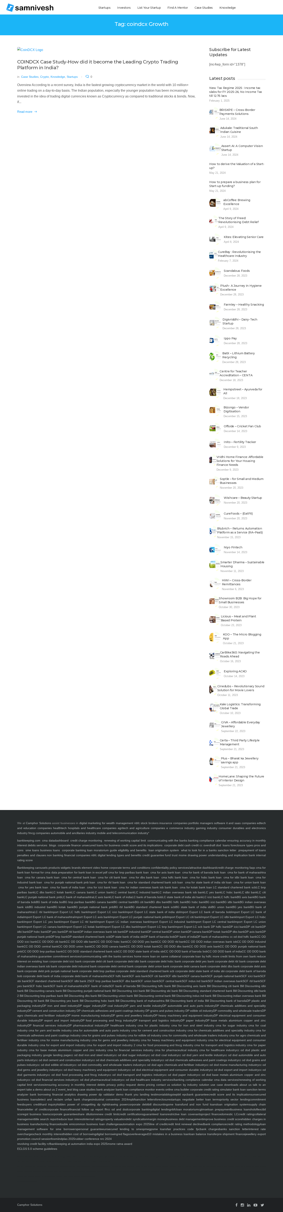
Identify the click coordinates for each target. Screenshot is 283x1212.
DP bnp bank (59, 936)
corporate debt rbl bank (230, 961)
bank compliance (215, 1124)
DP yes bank (55, 931)
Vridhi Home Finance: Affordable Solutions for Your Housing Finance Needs (239, 461)
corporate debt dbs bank (223, 966)
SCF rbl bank (251, 981)
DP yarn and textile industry (143, 1005)
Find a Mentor (177, 8)
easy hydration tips (122, 1157)
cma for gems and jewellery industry (115, 1040)
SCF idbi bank (174, 976)
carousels (41, 867)
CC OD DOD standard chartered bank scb (90, 951)
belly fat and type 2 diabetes (218, 1171)
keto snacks (82, 1162)
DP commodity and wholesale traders (237, 1010)
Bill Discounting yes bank (61, 1000)
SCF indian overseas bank (225, 981)
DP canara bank (198, 931)
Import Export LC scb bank (192, 926)
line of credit (158, 1124)
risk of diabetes (57, 1162)
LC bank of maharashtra (77, 897)
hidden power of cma (72, 1104)
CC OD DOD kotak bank (142, 946)
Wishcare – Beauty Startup (243, 498)
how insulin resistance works (178, 1171)
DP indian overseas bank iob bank (101, 931)
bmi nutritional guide (70, 1162)
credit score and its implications (142, 845)
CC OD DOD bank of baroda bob (185, 951)
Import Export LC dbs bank (120, 926)
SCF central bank (170, 981)
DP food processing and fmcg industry (107, 1020)
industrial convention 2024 (110, 1099)
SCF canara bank (195, 976)
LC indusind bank (146, 892)
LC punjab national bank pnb (43, 897)
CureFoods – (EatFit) (238, 513)
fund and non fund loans (199, 1104)
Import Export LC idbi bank (218, 917)
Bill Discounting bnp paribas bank (41, 995)
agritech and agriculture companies (141, 828)
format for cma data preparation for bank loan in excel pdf (68, 872)
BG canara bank (102, 902)
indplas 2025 (66, 1138)
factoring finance (48, 1124)
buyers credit (32, 1104)
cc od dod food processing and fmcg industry (77, 1074)
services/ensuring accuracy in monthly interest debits (68, 1084)
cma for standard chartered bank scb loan (155, 882)
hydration (44, 1157)
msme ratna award (120, 1143)
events (159, 1089)
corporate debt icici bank (65, 961)
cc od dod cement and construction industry (63, 1060)
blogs (52, 845)
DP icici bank (237, 926)
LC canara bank (82, 892)
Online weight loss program (101, 1166)
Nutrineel (20, 1157)
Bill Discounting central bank (152, 995)
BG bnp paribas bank (77, 902)
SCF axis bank (138, 976)
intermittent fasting (64, 1171)
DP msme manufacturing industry (89, 1015)
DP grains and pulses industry (165, 1010)
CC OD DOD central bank (41, 946)
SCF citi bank (156, 976)
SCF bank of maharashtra (67, 986)
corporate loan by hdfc (196, 956)
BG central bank (124, 902)
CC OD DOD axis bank (204, 946)
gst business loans (37, 1114)
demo (119, 1094)
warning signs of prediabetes (27, 1181)
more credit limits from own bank (234, 956)
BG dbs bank (159, 902)
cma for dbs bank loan (144, 877)
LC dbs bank (43, 892)
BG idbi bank (231, 902)
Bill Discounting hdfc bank (153, 986)
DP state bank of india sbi (127, 936)
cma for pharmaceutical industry (176, 1050)
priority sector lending (235, 1099)
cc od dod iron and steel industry (92, 1055)
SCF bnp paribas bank (104, 981)
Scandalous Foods (237, 271)
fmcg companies (39, 833)
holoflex (256, 1109)
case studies (87, 1089)
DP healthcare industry (120, 1025)
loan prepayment (219, 1109)
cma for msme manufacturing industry (65, 1040)
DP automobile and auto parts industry (188, 1005)
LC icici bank (211, 897)
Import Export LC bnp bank (156, 926)
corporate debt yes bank (197, 961)
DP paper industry (193, 1020)
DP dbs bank (236, 931)
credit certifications (131, 1114)
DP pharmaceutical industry (86, 1025)
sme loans (32, 850)
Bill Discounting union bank (115, 995)
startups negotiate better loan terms (195, 1099)
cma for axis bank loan (165, 872)
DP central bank (157, 931)
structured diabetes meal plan (52, 1176)
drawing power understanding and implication (218, 855)
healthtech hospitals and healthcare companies (84, 828)
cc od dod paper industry (181, 1074)
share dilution (86, 1114)
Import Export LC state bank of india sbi (152, 912)
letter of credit (36, 1109)
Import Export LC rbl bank (78, 921)
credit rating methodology (243, 1124)
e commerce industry (180, 828)
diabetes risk (147, 1157)
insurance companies (173, 823)
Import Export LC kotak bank (83, 926)
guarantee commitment (53, 956)
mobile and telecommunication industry (122, 833)
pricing (150, 1084)
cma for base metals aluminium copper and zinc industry (67, 1050)
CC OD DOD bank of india (225, 951)
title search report (46, 1119)
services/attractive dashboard (196, 867)
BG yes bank (241, 907)
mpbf (131, 1099)
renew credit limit (107, 1114)
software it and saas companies (235, 823)
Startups (104, 8)
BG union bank (222, 907)
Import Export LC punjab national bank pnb (138, 917)
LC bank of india (121, 897)
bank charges (209, 1129)
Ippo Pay (230, 338)
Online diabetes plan (83, 1166)
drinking (68, 1157)
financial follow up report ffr (88, 1109)
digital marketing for (92, 823)
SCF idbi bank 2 (78, 981)
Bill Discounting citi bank (222, 986)
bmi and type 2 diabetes (170, 1157)
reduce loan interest (71, 1119)
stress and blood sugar (252, 1171)
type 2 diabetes (110, 1157)
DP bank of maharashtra (212, 936)
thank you (130, 1094)
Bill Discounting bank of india (184, 1000)
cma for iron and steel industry (192, 1025)
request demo (135, 1084)
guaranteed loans (155, 1114)
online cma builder (176, 1089)
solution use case (210, 1084)
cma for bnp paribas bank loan (128, 872)
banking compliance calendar (207, 840)
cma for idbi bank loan (239, 877)
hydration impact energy (56, 1157)
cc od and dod (117, 1109)
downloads (230, 1084)
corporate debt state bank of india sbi (199, 971)
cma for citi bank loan (112, 877)
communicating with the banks (167, 840)
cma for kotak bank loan (196, 887)
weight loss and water (67, 1166)
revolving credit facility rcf (33, 1143)
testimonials (157, 1094)
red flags (123, 1134)
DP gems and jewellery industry (132, 1015)
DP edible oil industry (199, 1010)
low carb (20, 1166)
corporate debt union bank (151, 966)
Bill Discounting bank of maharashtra (139, 1000)
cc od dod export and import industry (234, 1069)
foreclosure (162, 1099)
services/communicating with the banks (95, 956)
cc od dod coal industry (162, 1055)
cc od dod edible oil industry (55, 1064)
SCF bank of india (96, 986)
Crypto (44, 76)
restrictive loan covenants (184, 1114)
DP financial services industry (48, 1025)
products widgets (59, 867)
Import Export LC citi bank (184, 917)
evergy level (157, 1157)
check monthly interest (48, 1134)
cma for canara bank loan (42, 877)
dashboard (61, 840)
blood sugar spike (136, 1157)
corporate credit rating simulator (210, 1089)
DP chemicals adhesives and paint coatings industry (110, 1010)
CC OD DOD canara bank (108, 946)
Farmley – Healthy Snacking (244, 304)
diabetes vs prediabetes (159, 1171)
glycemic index (222, 1166)
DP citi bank (254, 926)
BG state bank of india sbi (193, 907)
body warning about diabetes (35, 1162)
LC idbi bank (249, 892)
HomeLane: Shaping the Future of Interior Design (241, 778)
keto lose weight (221, 1157)
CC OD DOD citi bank (51, 941)
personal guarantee (90, 1129)
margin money (156, 1119)
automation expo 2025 (135, 1124)
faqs (252, 867)
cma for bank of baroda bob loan (203, 872)
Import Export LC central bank (213, 921)
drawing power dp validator (95, 1094)
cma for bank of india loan (67, 887)
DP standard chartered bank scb (89, 936)
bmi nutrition (195, 1157)
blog (75, 1089)
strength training (233, 1166)
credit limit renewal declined (185, 1124)
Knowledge (227, 8)
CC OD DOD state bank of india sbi (141, 951)
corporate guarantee (63, 1114)
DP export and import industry (60, 1020)
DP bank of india (185, 936)
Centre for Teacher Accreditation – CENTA (236, 373)
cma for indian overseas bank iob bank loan (148, 887)
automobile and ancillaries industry (73, 833)
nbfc (137, 823)
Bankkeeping (25, 867)
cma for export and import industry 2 (110, 1045)
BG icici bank (214, 902)
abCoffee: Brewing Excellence (236, 202)
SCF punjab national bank (224, 976)
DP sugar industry (90, 1005)
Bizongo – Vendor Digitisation (236, 409)
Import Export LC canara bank (44, 926)
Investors (124, 8)
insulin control (185, 1157)
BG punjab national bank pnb (94, 907)
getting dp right (97, 1104)
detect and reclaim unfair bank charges (64, 1099)
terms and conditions (136, 867)
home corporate (111, 867)
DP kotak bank (218, 931)
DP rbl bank (71, 931)
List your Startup (149, 8)
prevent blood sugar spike (198, 1171)
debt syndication (136, 1119)
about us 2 (50, 1089)
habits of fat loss (53, 1166)
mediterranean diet (198, 1166)
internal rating (93, 1119)
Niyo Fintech (233, 547)
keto (91, 1157)
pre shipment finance (231, 1134)
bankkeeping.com (28, 840)
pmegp (147, 1129)
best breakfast (211, 1166)
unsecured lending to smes (123, 1129)
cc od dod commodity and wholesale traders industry (108, 1064)
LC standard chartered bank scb (234, 887)
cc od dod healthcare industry (141, 1079)
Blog (26, 1157)
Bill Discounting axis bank (188, 986)
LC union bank (103, 892)
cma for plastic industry (153, 1025)
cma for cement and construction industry (158, 1030)
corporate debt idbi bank (130, 961)
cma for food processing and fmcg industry (164, 1045)
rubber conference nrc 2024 (93, 1138)
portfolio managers (200, 823)
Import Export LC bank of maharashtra (48, 917)
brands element (81, 867)
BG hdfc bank (177, 902)
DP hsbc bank (38, 931)
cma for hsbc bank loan (206, 877)
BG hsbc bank (195, 902)
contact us (162, 1084)
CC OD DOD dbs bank (173, 946)
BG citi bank (143, 902)
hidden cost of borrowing (79, 1134)
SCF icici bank (250, 976)
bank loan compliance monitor (135, 1089)
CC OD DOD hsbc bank (111, 941)
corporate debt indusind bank (76, 966)
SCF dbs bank (128, 981)
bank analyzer (105, 1089)
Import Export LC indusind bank (171, 921)
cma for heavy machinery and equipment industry (173, 1040)
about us (245, 1084)
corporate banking (73, 850)
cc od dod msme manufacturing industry (232, 1064)
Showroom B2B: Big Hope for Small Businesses (240, 600)
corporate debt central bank (115, 966)
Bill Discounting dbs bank (80, 995)
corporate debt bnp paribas (96, 971)
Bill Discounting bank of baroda (225, 1000)
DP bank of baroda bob (159, 936)
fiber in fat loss (246, 1166)
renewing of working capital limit (125, 840)
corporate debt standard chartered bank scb (144, 971)
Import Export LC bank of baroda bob (205, 912)
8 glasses (85, 1157)
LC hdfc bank (228, 897)
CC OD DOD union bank (74, 946)
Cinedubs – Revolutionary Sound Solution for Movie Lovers (240, 688)
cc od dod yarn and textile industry (201, 1055)
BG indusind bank (41, 907)
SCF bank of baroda (122, 986)
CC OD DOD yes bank (142, 941)
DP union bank (177, 931)
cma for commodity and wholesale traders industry (194, 1035)
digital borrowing (107, 1134)
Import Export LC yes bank (42, 921)
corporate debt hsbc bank (163, 961)
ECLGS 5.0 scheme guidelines (37, 1148)
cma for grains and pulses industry (104, 1035)
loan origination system (164, 850)
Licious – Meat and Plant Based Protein (238, 618)
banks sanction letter (234, 1129)
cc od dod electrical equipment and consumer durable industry (169, 1069)
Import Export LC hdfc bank (69, 912)
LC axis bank (101, 897)
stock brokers (149, 823)
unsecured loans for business (101, 845)
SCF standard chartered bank (48, 981)
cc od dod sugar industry (130, 1055)
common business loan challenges (97, 1124)
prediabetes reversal (87, 1176)
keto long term (99, 1157)
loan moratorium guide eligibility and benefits (116, 850)
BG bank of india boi (49, 902)
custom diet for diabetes (71, 1176)
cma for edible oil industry (144, 1035)
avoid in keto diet (104, 1162)
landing (143, 1094)
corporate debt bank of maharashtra (84, 976)
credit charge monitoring (86, 840)
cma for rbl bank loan (111, 882)
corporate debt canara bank (188, 966)
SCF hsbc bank (39, 986)
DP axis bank (253, 931)
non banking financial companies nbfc (72, 855)
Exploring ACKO (235, 671)
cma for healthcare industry (217, 1050)
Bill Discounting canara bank (43, 990)
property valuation (114, 1119)
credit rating (246, 1114)
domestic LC (229, 1114)
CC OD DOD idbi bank (81, 941)
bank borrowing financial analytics (52, 1094)
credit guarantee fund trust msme (164, 855)
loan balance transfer (203, 1134)
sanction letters (145, 1099)
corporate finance (69, 845)
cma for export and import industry (62, 1045)
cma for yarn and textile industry (50, 1030)
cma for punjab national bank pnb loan (69, 882)
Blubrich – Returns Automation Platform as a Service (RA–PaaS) (240, 530)
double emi (66, 1124)
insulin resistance (234, 1157)
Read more (24, 111)
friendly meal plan (123, 1171)
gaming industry (206, 828)
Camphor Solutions (38, 823)
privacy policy (115, 1084)
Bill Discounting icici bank (128, 990)
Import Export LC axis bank (92, 917)
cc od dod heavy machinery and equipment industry (94, 1069)
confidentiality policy (163, 867)
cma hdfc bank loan (174, 877)
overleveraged (138, 1134)
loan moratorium (187, 1109)
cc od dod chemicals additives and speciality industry (126, 1060)
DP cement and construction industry (52, 1010)
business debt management (184, 1119)
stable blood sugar (128, 1166)
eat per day (139, 1166)
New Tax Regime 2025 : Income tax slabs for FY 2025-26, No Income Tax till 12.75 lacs (235, 92)
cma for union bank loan (249, 882)
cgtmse (203, 1109)
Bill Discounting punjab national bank (86, 990)
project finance (211, 1114)
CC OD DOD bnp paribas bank (42, 951)
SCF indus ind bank (195, 981)
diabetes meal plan (34, 1176)
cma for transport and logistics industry (219, 1045)
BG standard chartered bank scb (153, 907)
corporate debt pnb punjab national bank (51, 971)
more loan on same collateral (161, 956)
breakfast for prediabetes (32, 1171)
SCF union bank (148, 981)
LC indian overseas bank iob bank (181, 892)
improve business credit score (222, 1119)
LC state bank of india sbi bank (182, 897)
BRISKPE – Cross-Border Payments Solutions (237, 112)
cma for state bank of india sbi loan (208, 882)
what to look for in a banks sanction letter (208, 850)
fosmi (54, 1138)
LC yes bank (212, 892)
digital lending (161, 1109)
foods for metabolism (169, 1166)
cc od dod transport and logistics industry (136, 1074)
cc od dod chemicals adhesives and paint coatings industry (199, 1060)
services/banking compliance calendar (187, 1079)
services (41, 845)
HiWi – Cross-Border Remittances (237, 582)
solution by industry (184, 1084)
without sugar (76, 1157)
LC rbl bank (42, 912)
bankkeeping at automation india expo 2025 (79, 1143)
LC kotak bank (61, 892)
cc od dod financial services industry (52, 1079)
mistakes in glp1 (30, 1166)
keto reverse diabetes (207, 1157)
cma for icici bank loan (102, 887)
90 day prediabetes (78, 1171)
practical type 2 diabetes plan (140, 1171)
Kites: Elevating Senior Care (244, 237)
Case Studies (204, 8)
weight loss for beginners (95, 1171)
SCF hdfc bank (119, 976)
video (96, 867)
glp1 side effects (110, 1171)
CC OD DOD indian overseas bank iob (211, 941)
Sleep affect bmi (34, 1157)
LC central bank (123, 892)
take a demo (34, 1089)
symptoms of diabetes (249, 1157)
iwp (175, 1094)
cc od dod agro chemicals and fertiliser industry (174, 1064)
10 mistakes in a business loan (168, 1134)
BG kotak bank (63, 907)
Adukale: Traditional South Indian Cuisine (239, 130)
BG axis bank (245, 897)
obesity (48, 1162)
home (137, 956)
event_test (64, 1089)
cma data (48, 840)
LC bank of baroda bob (147, 897)
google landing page (56, 1055)
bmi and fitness (92, 1162)
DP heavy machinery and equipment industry (184, 1015)
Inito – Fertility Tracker (240, 442)
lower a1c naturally (184, 1166)
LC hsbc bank (230, 892)
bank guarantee (197, 1094)
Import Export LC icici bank (106, 912)
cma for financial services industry (129, 1050)
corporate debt (174, 845)
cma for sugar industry (230, 1025)
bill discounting (158, 1104)
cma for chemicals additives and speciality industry (220, 1030)
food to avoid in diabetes (152, 1166)
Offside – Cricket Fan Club (242, 426)
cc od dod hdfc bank (242, 936)
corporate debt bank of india (41, 976)
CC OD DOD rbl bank (171, 941)
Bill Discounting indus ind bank (191, 995)
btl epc (182, 1094)
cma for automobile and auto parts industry (101, 1030)
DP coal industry (113, 1005)
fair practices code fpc (183, 1129)
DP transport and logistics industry (157, 1020)
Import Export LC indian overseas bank (123, 921)
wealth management (119, 823)
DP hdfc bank (219, 926)
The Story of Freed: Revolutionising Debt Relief (238, 220)
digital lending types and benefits (119, 855)
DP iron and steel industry (60, 1005)
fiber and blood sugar (236, 1171)
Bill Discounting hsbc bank (96, 1000)
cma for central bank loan (78, 877)
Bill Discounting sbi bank (161, 990)
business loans (49, 850)
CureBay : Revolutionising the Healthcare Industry (239, 254)
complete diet (116, 1166)
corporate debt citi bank (98, 961)
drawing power (118, 1104)
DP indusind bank (135, 931)
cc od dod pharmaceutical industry (99, 1079)
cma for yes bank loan (33, 887)
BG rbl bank (122, 907)
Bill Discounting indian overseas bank (236, 995)
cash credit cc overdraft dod (202, 845)
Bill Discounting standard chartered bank (205, 990)
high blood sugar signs (50, 1171)
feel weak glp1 (42, 1166)
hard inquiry (49, 1104)
